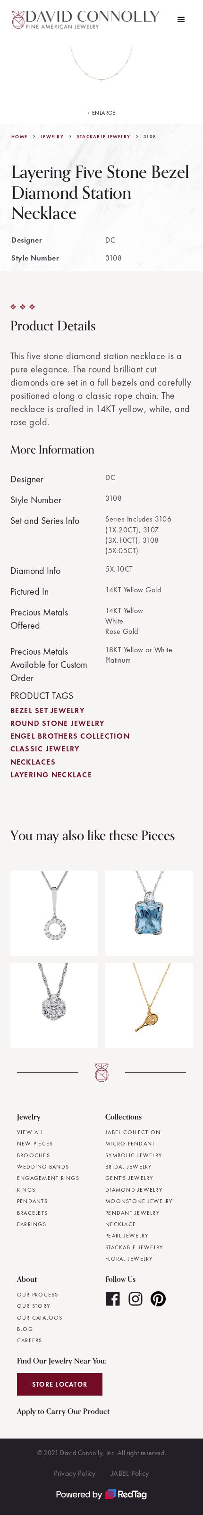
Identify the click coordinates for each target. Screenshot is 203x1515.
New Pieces (35, 1143)
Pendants (32, 1201)
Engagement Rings (48, 1178)
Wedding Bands (43, 1166)
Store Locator (59, 1384)
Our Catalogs (39, 1317)
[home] (87, 20)
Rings (26, 1190)
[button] (181, 20)
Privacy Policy (75, 1473)
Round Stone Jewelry (57, 723)
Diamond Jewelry (133, 1190)
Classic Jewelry (45, 748)
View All (30, 1132)
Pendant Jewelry (132, 1213)
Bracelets (32, 1213)
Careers (29, 1340)
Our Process (38, 1294)
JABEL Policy (130, 1473)
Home (19, 137)
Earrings (31, 1224)
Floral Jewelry (129, 1258)
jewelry (52, 137)
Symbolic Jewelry (133, 1155)
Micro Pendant (130, 1143)
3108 (150, 137)
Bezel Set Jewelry (47, 710)
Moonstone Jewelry (138, 1201)
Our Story (33, 1306)
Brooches (33, 1155)
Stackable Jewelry (103, 137)
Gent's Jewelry (129, 1178)
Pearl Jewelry (126, 1235)
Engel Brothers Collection (70, 736)
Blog (25, 1329)
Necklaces (33, 762)
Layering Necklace (51, 774)
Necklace (120, 1224)
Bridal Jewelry (128, 1166)
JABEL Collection (133, 1132)
